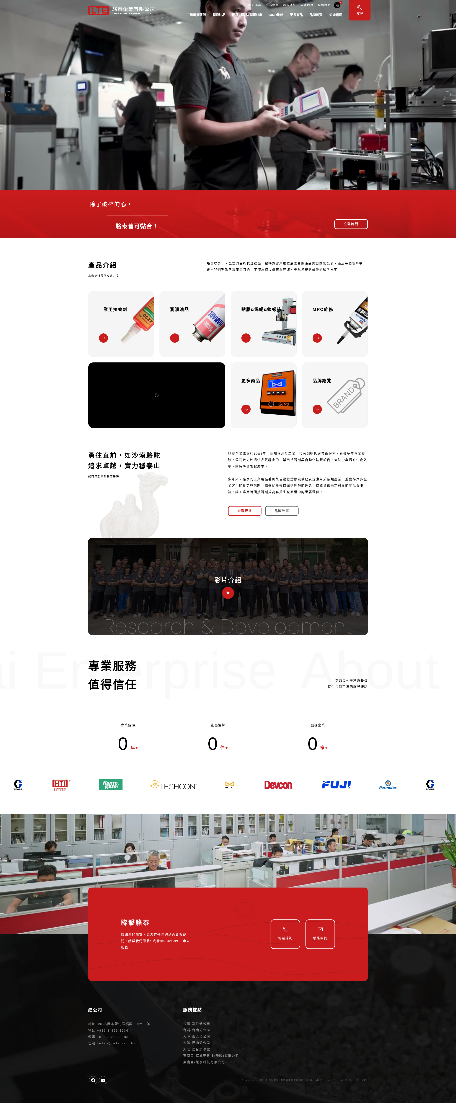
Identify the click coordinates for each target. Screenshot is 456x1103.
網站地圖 (274, 1080)
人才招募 (307, 5)
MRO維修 (276, 15)
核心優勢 (272, 5)
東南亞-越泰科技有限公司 (204, 1062)
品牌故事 (281, 511)
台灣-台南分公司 (196, 1030)
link (121, 324)
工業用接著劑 (196, 15)
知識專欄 (335, 15)
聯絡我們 (324, 5)
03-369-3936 (171, 941)
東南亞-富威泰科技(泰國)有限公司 (211, 1056)
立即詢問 (351, 224)
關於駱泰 (254, 5)
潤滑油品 (219, 15)
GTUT (264, 1080)
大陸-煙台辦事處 (196, 1049)
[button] (8, 94)
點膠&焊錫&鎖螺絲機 (247, 15)
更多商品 (296, 15)
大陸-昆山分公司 (196, 1043)
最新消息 (289, 5)
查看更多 (244, 511)
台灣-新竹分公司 (196, 1024)
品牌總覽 (316, 15)
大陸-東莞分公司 (196, 1036)
